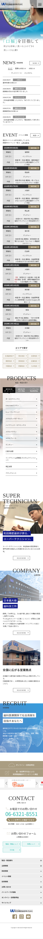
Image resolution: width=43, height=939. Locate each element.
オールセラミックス (13, 399)
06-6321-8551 (21, 813)
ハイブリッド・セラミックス (16, 425)
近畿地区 (34, 361)
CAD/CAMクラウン (12, 405)
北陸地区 (34, 356)
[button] (6, 783)
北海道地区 (9, 356)
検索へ (35, 135)
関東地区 (9, 361)
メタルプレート (11, 438)
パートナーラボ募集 (9, 892)
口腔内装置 (9, 451)
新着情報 (5, 871)
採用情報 (5, 881)
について (12, 844)
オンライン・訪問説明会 (10, 897)
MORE (35, 63)
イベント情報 (6, 876)
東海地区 (21, 361)
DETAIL (34, 148)
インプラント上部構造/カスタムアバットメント (21, 459)
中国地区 (9, 366)
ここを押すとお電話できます (22, 819)
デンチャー (9, 445)
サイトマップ (6, 903)
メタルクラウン (11, 432)
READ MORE (21, 558)
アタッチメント (11, 473)
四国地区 (21, 366)
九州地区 (34, 366)
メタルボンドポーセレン (14, 418)
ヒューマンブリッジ (13, 412)
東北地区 (21, 356)
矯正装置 (9, 466)
